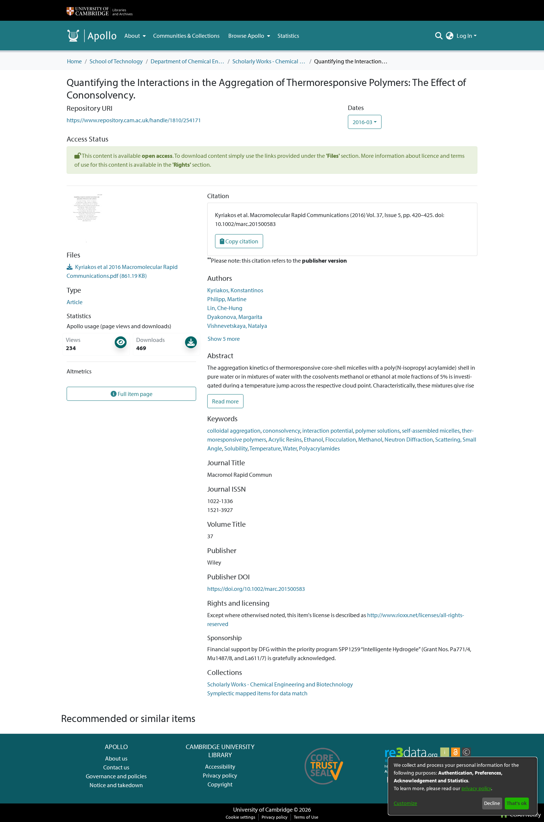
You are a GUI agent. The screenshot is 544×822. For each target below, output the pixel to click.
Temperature (265, 448)
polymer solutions (377, 430)
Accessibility (220, 766)
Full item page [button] (134, 393)
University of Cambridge (263, 809)
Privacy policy (220, 775)
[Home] (99, 10)
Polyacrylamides (319, 448)
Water (290, 448)
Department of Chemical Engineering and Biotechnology (188, 61)
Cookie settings (240, 817)
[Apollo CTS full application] (324, 787)
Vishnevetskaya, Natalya (237, 325)
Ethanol (313, 439)
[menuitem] (134, 35)
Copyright (220, 784)
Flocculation (340, 439)
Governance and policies (116, 776)
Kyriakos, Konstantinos (235, 290)
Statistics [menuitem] (288, 35)
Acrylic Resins (285, 439)
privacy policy (476, 788)
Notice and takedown (116, 785)
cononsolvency (281, 430)
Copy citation (241, 241)
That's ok (517, 803)
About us (116, 758)
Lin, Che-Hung (224, 308)
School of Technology (116, 61)
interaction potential (327, 430)
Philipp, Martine (226, 299)
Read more (225, 401)
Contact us (116, 767)
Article (75, 302)
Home (74, 61)
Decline (492, 803)
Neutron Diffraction (409, 439)
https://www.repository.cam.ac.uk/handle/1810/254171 (134, 120)
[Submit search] (439, 35)
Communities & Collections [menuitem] (186, 35)
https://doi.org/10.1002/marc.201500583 (256, 588)
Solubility (236, 448)
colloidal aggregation (234, 430)
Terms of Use (306, 817)
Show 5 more (224, 338)
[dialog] (463, 786)
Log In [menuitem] (464, 35)
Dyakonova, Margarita (234, 316)
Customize (405, 803)
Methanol (370, 439)
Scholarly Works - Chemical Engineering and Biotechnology (269, 61)
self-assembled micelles (431, 430)
